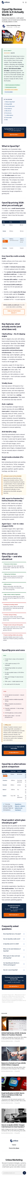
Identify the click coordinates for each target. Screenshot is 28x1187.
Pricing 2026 (8, 104)
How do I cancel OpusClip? (13, 970)
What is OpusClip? (10, 102)
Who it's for (8, 110)
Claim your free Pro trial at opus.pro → (14, 311)
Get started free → (14, 986)
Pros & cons (8, 113)
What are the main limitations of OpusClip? (13, 950)
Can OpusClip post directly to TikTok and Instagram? (13, 964)
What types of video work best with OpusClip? (13, 957)
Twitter (14, 1145)
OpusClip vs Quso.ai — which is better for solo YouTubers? (20, 807)
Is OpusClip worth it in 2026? (13, 944)
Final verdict (8, 117)
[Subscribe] (24, 1173)
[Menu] (26, 2)
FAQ (6, 119)
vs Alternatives (9, 115)
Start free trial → (14, 134)
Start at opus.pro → (14, 914)
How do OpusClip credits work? (13, 939)
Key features (8, 108)
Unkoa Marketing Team (13, 25)
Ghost (17, 1148)
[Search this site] (23, 2)
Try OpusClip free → (14, 752)
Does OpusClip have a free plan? (13, 934)
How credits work (9, 106)
